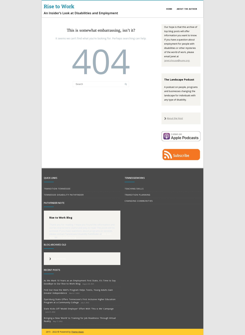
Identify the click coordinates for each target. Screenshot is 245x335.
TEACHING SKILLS (134, 188)
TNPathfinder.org (67, 237)
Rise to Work (59, 6)
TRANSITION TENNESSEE (57, 188)
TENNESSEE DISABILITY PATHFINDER (64, 194)
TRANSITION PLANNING (137, 194)
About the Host (175, 118)
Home (169, 8)
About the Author (187, 8)
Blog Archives (59, 258)
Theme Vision (77, 331)
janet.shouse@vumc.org (177, 60)
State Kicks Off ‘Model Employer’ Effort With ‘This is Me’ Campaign (79, 308)
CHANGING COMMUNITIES (139, 201)
